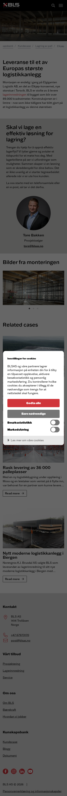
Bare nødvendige (33, 413)
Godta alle (33, 403)
